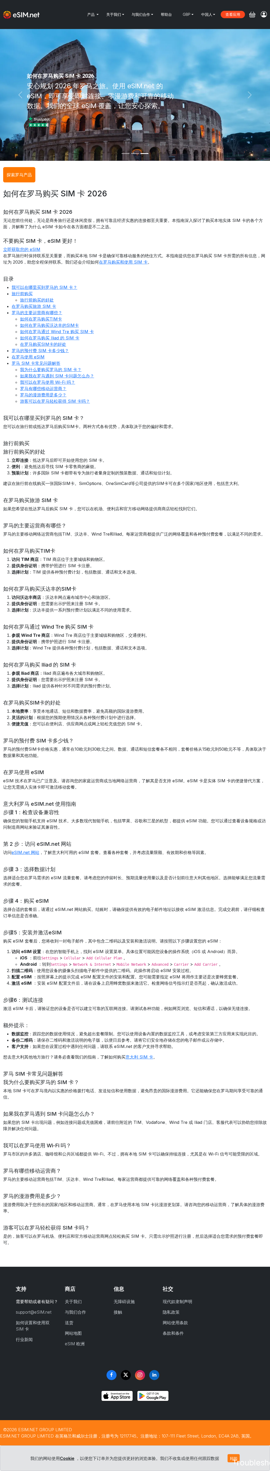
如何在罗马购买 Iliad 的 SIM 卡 (49, 338)
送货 (69, 1322)
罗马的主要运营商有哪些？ (37, 312)
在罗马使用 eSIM (28, 357)
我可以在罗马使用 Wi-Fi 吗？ (47, 382)
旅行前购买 (22, 293)
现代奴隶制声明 (177, 1301)
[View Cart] (252, 14)
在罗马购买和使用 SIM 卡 (123, 262)
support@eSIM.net (33, 1312)
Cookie (67, 1458)
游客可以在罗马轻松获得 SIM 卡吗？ (55, 401)
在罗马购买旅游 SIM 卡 (34, 306)
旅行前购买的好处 (37, 300)
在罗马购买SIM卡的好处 (43, 344)
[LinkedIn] (154, 1375)
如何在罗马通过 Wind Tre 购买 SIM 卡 (57, 331)
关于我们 (113, 14)
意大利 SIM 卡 (139, 1057)
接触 (118, 1312)
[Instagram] (140, 1375)
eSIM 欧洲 (75, 1343)
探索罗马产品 (19, 174)
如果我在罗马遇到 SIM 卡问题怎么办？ (57, 375)
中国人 (206, 14)
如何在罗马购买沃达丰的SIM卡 (49, 325)
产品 (91, 14)
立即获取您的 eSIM (21, 249)
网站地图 (73, 1333)
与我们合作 (141, 14)
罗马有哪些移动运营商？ (43, 388)
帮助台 (166, 14)
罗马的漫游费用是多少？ (43, 394)
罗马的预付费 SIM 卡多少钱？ (40, 350)
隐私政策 (171, 1312)
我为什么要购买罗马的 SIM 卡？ (50, 369)
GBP (186, 14)
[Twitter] (126, 1375)
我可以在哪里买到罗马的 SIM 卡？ (44, 287)
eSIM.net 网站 (25, 852)
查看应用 (232, 14)
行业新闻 (24, 1339)
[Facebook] (112, 1375)
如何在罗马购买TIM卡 (41, 319)
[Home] (21, 14)
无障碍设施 (124, 1301)
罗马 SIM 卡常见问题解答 (36, 363)
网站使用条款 (175, 1322)
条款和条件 (173, 1333)
